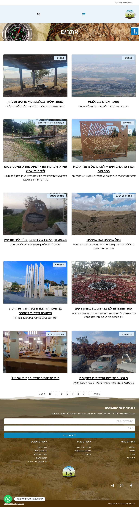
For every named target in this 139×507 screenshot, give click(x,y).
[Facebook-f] (131, 485)
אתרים (123, 2)
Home (129, 2)
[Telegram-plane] (112, 485)
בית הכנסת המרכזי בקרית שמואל (35, 378)
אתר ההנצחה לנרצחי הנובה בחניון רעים (103, 308)
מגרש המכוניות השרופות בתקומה (103, 378)
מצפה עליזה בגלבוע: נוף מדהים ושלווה (35, 102)
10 (50, 393)
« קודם (97, 393)
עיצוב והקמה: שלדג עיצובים (14, 504)
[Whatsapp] (122, 485)
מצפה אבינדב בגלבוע (103, 102)
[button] (83, 14)
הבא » (42, 393)
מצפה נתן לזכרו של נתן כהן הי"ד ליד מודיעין (35, 240)
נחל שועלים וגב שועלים (104, 240)
